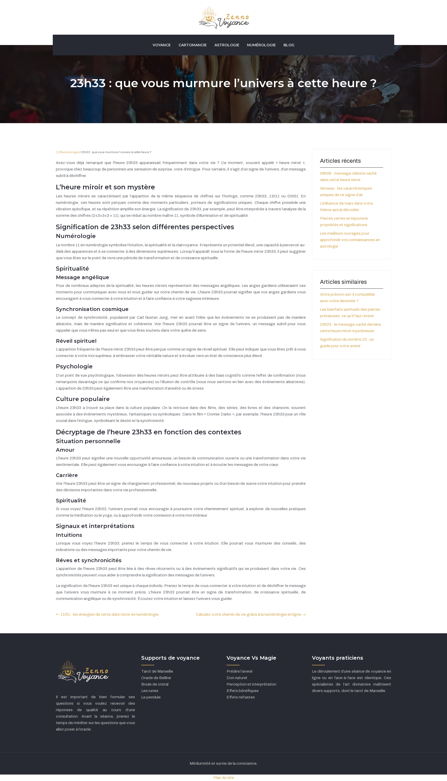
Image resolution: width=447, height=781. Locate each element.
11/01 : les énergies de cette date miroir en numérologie (110, 614)
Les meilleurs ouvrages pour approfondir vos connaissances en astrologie (350, 239)
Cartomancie (192, 45)
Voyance (162, 45)
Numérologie (261, 45)
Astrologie (226, 45)
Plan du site (223, 778)
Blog (289, 45)
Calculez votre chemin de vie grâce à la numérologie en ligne (248, 614)
